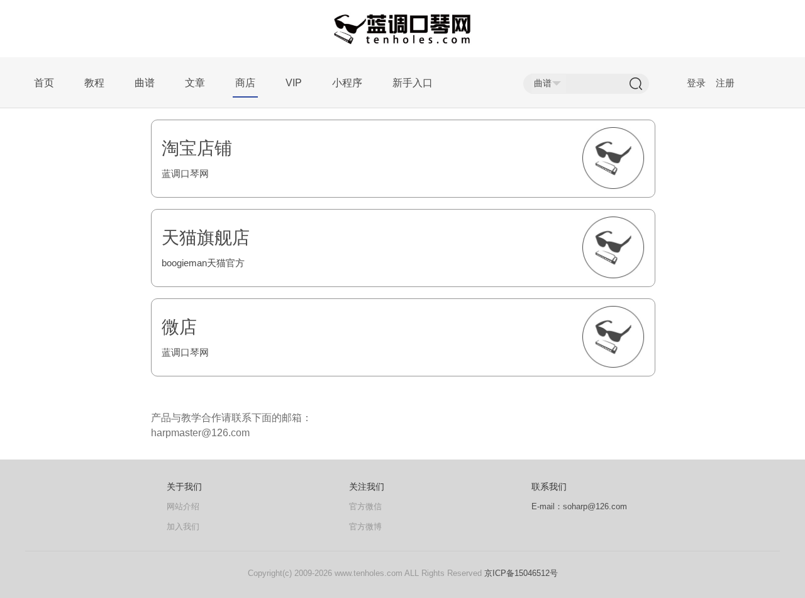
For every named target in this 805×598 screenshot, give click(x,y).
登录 (696, 82)
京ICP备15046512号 (521, 573)
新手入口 (412, 82)
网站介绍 (183, 506)
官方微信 (365, 506)
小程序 (347, 82)
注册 (725, 82)
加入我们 (183, 526)
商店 (245, 82)
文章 (195, 82)
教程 (94, 82)
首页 (44, 82)
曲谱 (145, 82)
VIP (294, 82)
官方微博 (365, 526)
